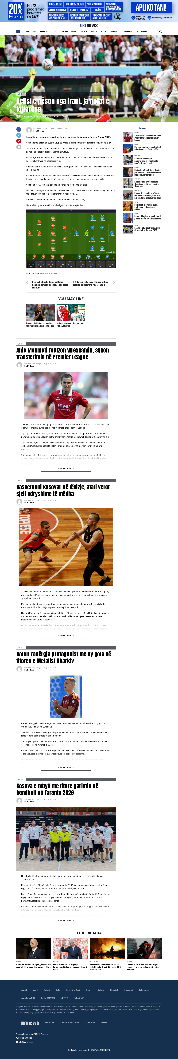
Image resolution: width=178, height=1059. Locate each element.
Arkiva (104, 1022)
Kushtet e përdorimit (69, 1022)
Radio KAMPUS (48, 998)
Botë (35, 31)
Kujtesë (104, 31)
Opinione (94, 31)
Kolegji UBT (79, 998)
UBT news (40, 131)
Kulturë (65, 31)
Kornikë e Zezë (73, 990)
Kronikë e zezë (45, 31)
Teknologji (114, 31)
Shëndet (74, 31)
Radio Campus (142, 31)
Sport (56, 31)
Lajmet (26, 31)
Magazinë (84, 31)
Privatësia (90, 1022)
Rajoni (47, 990)
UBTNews (30, 366)
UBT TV (64, 998)
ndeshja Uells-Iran (49, 273)
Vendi (35, 990)
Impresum (49, 1022)
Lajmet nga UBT (127, 31)
